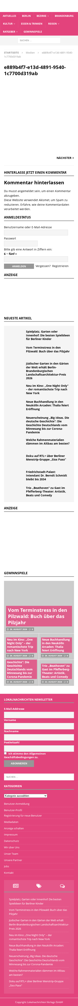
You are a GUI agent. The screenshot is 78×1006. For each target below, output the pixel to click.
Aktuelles (9, 16)
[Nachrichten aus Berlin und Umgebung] (39, 10)
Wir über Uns (11, 847)
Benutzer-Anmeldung (16, 804)
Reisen (52, 23)
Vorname (10, 720)
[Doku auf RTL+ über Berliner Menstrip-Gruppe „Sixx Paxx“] (16, 460)
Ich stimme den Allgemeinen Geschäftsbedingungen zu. (25, 755)
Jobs (6, 866)
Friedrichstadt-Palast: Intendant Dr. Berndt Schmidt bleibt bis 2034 (46, 475)
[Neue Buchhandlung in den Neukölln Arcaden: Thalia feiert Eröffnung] (16, 406)
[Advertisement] (34, 541)
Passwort (10, 238)
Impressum (11, 834)
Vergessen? (43, 266)
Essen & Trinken (31, 23)
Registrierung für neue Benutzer (23, 815)
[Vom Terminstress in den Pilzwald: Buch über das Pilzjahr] (16, 352)
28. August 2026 (18, 629)
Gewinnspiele (33, 31)
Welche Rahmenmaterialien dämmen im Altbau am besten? (48, 441)
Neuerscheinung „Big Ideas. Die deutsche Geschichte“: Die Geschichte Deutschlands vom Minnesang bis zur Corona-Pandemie (47, 425)
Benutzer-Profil (13, 810)
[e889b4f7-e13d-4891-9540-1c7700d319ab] (39, 150)
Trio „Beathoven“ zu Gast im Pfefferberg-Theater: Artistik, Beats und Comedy (46, 491)
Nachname (11, 731)
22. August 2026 (53, 681)
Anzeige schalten (14, 828)
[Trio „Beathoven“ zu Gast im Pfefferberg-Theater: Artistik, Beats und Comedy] (16, 492)
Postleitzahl (11, 742)
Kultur (8, 23)
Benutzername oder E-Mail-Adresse (28, 227)
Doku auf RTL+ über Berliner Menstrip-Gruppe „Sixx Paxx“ (46, 457)
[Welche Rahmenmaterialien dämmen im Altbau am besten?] (16, 444)
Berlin (26, 16)
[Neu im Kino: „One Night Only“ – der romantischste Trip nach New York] (16, 390)
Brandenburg (64, 16)
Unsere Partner (13, 860)
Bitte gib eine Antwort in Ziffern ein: (28, 249)
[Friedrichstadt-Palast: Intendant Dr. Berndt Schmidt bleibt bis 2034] (16, 476)
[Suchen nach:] (39, 40)
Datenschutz (11, 841)
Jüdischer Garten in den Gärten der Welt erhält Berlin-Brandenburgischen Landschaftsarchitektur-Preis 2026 (47, 371)
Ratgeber (9, 31)
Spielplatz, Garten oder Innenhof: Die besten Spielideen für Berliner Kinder (48, 335)
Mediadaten (11, 822)
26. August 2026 (18, 655)
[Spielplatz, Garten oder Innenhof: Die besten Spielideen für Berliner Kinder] (16, 336)
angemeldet (26, 191)
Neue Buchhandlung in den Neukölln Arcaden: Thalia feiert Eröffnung (47, 405)
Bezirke (41, 16)
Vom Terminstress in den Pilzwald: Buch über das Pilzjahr (48, 349)
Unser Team (11, 853)
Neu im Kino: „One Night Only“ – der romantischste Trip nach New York (47, 389)
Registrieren (60, 266)
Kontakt (9, 872)
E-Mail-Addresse (14, 709)
